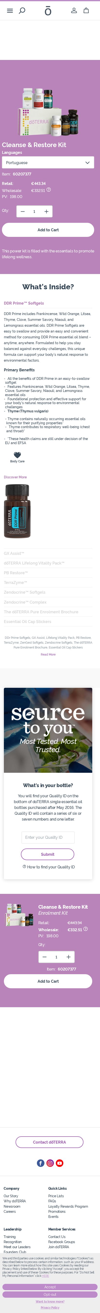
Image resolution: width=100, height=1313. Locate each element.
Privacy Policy (50, 1307)
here (45, 1276)
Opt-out (50, 1294)
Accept (50, 1287)
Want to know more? (50, 1301)
